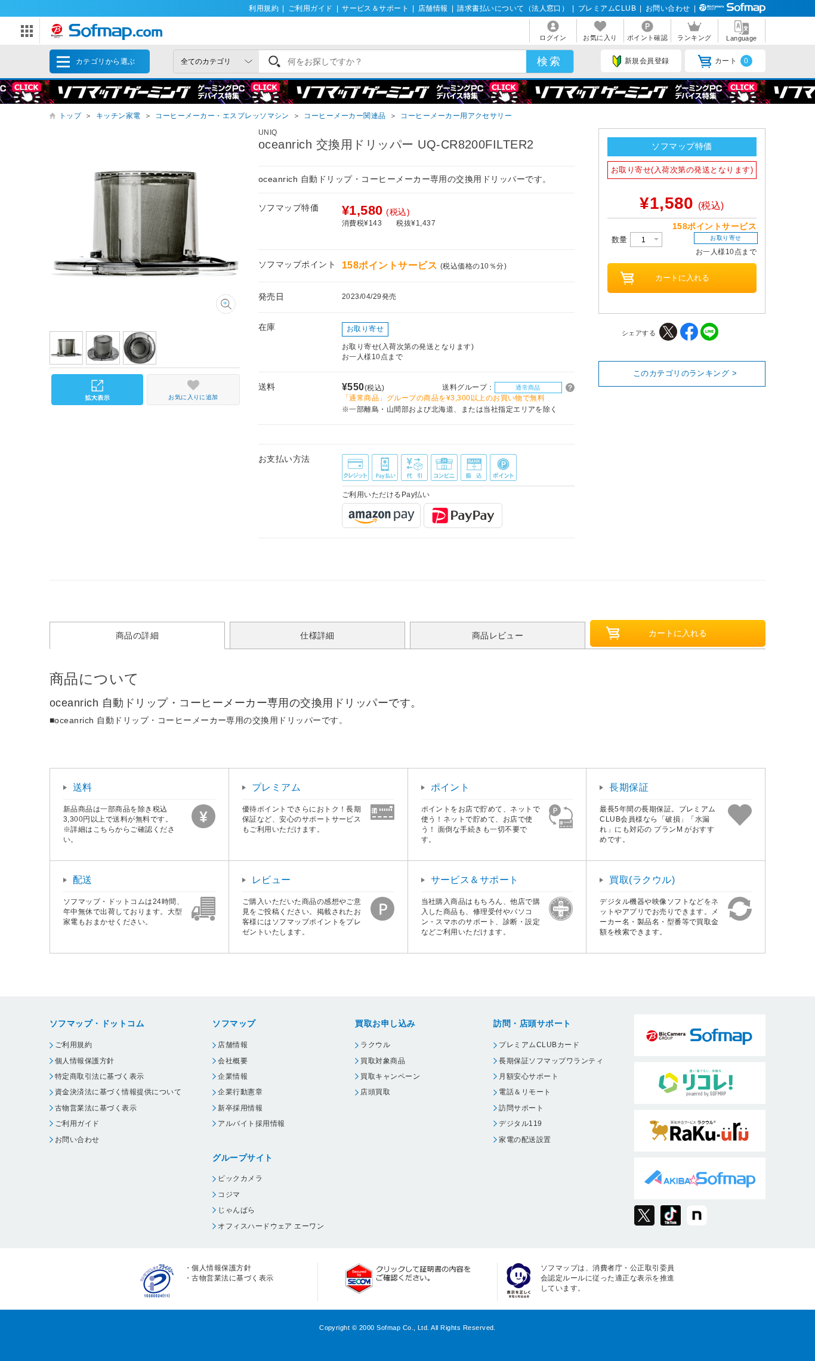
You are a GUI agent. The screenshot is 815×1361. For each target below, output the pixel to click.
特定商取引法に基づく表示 (99, 1076)
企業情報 (233, 1076)
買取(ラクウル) (642, 880)
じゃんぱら (236, 1210)
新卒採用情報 (240, 1108)
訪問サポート (521, 1108)
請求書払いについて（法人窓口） (513, 8)
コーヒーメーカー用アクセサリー (456, 116)
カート (732, 61)
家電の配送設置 (525, 1139)
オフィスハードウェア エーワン (271, 1226)
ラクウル (375, 1045)
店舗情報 (433, 8)
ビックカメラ (240, 1178)
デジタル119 (520, 1123)
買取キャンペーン (390, 1076)
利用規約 (264, 8)
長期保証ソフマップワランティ (551, 1061)
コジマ (229, 1194)
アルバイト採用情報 (251, 1123)
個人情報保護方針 (85, 1061)
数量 (621, 239)
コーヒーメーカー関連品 (344, 116)
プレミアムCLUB (607, 8)
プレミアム (276, 787)
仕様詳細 (317, 635)
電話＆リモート (525, 1092)
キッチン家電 (118, 116)
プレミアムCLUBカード (539, 1045)
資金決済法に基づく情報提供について (118, 1092)
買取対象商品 (382, 1061)
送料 (82, 787)
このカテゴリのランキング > (685, 373)
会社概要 (233, 1061)
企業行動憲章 (240, 1092)
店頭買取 (375, 1092)
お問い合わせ (668, 8)
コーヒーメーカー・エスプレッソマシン (222, 116)
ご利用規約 (73, 1045)
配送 (82, 880)
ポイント (450, 787)
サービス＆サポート (375, 8)
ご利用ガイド (310, 8)
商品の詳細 (137, 635)
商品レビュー (498, 635)
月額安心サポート (528, 1076)
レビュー (271, 880)
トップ (70, 116)
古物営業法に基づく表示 (96, 1108)
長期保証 (629, 787)
